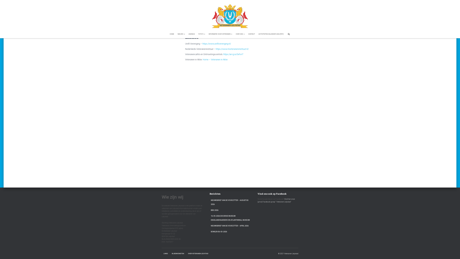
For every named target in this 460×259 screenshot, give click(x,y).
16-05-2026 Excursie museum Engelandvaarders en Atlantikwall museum (230, 218)
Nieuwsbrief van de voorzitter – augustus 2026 (229, 202)
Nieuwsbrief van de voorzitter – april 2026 (230, 226)
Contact (251, 34)
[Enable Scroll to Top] (455, 254)
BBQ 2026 (214, 210)
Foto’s (201, 34)
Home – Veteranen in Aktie (215, 59)
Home (172, 34)
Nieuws (181, 34)
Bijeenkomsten (178, 253)
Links (166, 253)
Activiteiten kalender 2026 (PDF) (271, 34)
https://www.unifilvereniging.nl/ (216, 43)
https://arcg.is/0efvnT (233, 54)
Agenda (192, 34)
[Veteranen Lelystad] (230, 16)
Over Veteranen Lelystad (198, 253)
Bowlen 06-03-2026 (219, 232)
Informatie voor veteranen (220, 34)
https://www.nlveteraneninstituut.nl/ (232, 49)
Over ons (239, 34)
